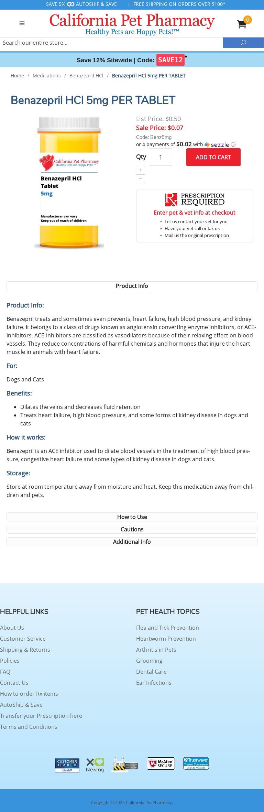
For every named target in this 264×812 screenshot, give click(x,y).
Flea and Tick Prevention (167, 627)
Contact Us (14, 682)
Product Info (132, 286)
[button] (194, 144)
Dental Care (151, 671)
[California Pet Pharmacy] (132, 23)
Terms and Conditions (28, 726)
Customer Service (23, 638)
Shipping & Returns (25, 649)
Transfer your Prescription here (41, 715)
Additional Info (132, 541)
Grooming (149, 660)
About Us (12, 627)
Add (213, 157)
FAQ (5, 671)
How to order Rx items (29, 693)
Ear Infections (154, 682)
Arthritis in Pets (156, 649)
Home (17, 75)
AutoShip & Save (21, 704)
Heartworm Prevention (166, 638)
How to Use (132, 517)
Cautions (132, 529)
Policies (10, 660)
